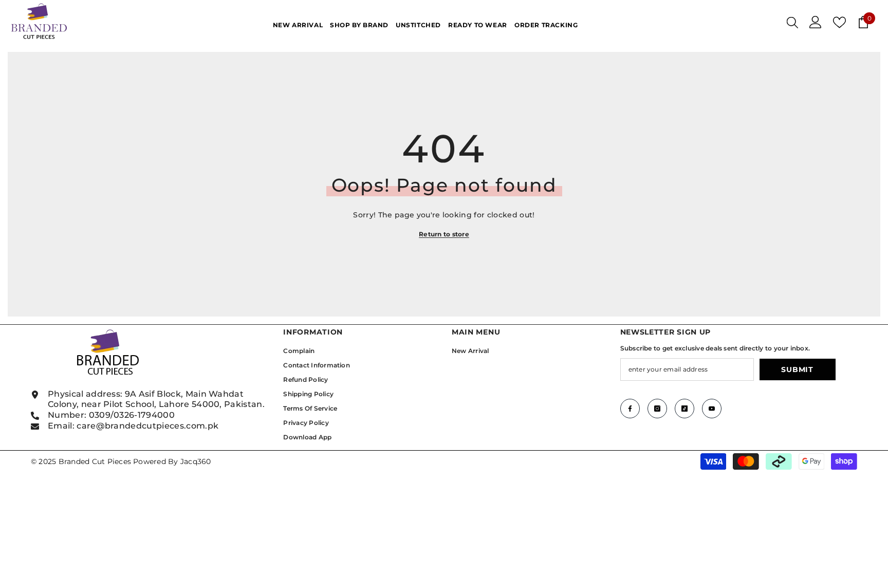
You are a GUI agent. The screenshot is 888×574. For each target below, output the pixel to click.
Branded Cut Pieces (95, 461)
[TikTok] (684, 408)
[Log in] (815, 22)
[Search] (792, 22)
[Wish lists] (839, 22)
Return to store (444, 234)
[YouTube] (711, 408)
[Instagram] (657, 408)
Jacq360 (195, 461)
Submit (797, 369)
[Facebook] (630, 408)
